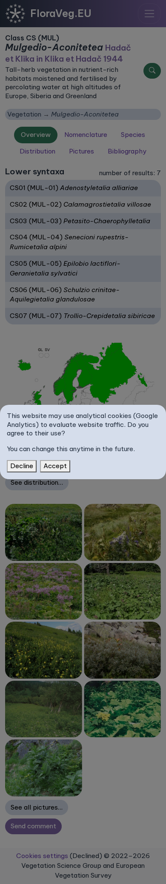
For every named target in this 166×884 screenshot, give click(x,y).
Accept (55, 466)
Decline (21, 466)
